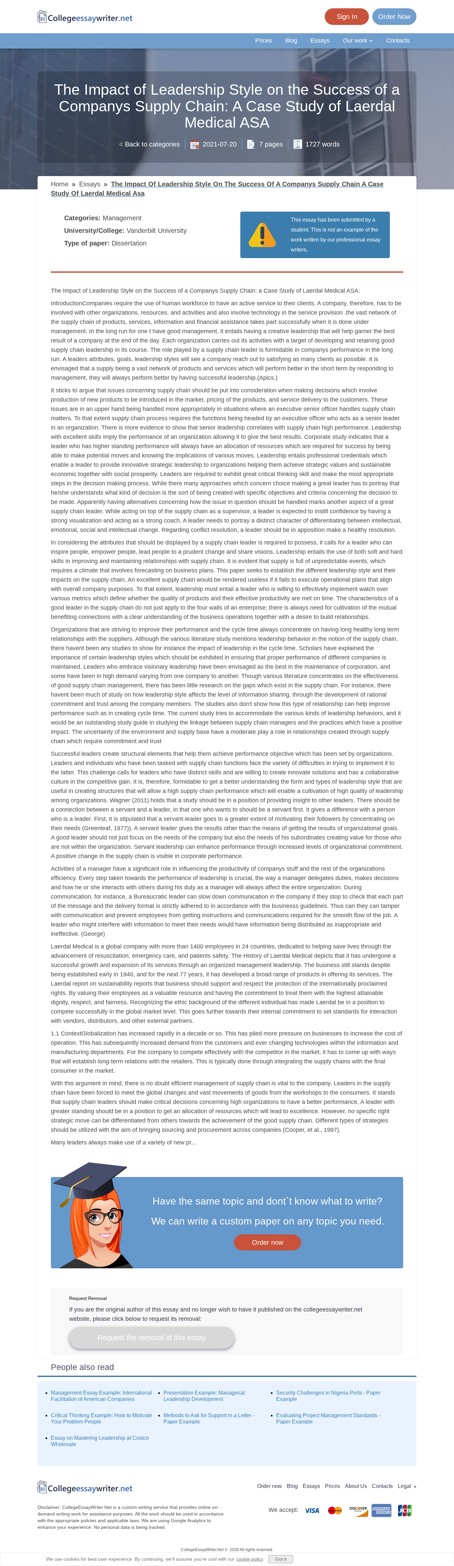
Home (60, 184)
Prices (263, 40)
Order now (267, 1242)
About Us (356, 1486)
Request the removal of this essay (151, 1337)
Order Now (394, 16)
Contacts (398, 40)
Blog (291, 40)
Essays (320, 40)
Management (123, 218)
